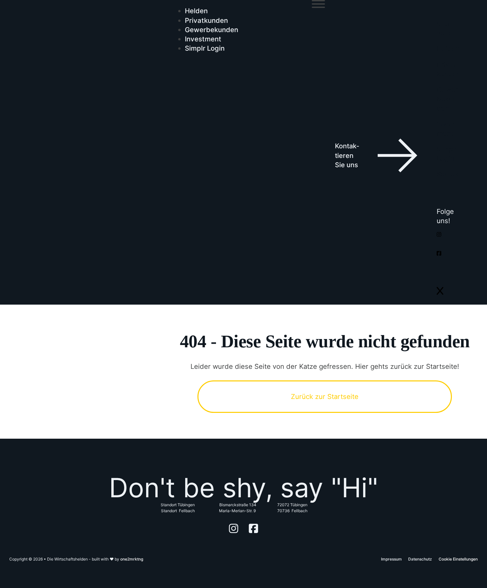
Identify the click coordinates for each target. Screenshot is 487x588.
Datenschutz (420, 559)
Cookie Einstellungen (458, 559)
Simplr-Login (448, 153)
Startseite (446, 28)
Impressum (391, 559)
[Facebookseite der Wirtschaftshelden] (439, 253)
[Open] (318, 4)
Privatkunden (206, 20)
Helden (196, 11)
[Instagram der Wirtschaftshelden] (439, 234)
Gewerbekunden (211, 29)
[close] (440, 290)
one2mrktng (131, 559)
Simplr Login (205, 48)
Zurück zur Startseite (324, 396)
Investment (203, 39)
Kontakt (449, 174)
